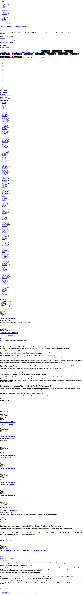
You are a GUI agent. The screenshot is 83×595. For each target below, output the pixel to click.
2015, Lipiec (4, 216)
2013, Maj (3, 239)
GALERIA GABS (3, 519)
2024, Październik (5, 121)
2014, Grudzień (4, 222)
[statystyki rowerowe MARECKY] (5, 52)
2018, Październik (5, 182)
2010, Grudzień (4, 264)
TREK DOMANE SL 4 (6, 330)
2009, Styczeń (4, 284)
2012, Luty (4, 252)
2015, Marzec (4, 220)
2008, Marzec (4, 292)
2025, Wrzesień (4, 111)
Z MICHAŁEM (4, 20)
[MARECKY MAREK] (37, 57)
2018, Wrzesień (4, 183)
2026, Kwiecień (4, 105)
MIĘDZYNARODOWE (6, 9)
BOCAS (3, 94)
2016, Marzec (4, 209)
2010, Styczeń (4, 273)
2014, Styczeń (4, 232)
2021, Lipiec (4, 155)
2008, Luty (4, 293)
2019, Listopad (4, 171)
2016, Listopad (4, 202)
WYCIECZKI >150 (5, 17)
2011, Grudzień (4, 253)
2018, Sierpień (4, 184)
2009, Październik (5, 276)
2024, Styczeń (4, 129)
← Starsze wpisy (5, 592)
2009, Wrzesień (4, 277)
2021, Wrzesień (4, 153)
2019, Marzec (4, 178)
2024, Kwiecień (4, 126)
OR (2, 11)
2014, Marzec (4, 230)
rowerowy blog (4, 28)
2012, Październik (5, 245)
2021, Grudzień (4, 150)
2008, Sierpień (4, 288)
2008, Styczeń (4, 294)
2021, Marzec (4, 158)
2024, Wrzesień (4, 122)
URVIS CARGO (4, 97)
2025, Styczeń (4, 118)
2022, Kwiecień (4, 147)
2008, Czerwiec (4, 290)
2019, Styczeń (4, 180)
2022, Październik (5, 142)
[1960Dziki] (3, 72)
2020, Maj (3, 167)
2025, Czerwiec (4, 114)
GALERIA (2, 340)
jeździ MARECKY (7, 593)
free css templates (39, 593)
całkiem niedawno (40, 365)
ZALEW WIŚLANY (5, 21)
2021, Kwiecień (4, 157)
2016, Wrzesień (4, 204)
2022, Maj (3, 146)
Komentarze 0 (13, 320)
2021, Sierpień (4, 154)
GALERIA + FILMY (3, 558)
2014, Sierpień (4, 226)
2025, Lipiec (4, 113)
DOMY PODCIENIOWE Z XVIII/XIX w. (7, 42)
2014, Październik (5, 224)
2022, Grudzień (4, 140)
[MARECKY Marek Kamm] (15, 52)
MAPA (1, 338)
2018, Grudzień (4, 181)
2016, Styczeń (4, 211)
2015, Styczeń (4, 221)
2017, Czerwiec (4, 196)
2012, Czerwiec (4, 248)
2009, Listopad (4, 275)
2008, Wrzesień (4, 287)
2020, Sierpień (4, 164)
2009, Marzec (4, 282)
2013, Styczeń (4, 242)
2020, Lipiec (4, 165)
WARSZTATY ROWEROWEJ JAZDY (8, 15)
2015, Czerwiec (4, 217)
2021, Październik (5, 152)
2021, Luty (4, 159)
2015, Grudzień (4, 212)
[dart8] (3, 67)
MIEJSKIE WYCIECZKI (6, 10)
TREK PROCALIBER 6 (5, 95)
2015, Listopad (4, 213)
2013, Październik (5, 234)
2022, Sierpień (4, 143)
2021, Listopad (4, 151)
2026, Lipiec (4, 103)
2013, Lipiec (4, 237)
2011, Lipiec (4, 258)
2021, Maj (3, 156)
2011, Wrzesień (4, 256)
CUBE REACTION (5, 98)
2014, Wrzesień (4, 225)
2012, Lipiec (4, 247)
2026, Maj (3, 104)
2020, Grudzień (4, 161)
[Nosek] (3, 86)
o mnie (4, 33)
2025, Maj (3, 115)
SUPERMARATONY (5, 13)
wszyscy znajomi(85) (3, 90)
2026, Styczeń (4, 108)
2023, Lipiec (4, 134)
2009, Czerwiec (4, 279)
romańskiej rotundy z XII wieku (45, 378)
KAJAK (3, 7)
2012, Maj (3, 249)
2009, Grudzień (4, 274)
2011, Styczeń (4, 263)
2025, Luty (4, 117)
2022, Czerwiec (4, 145)
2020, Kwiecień (4, 168)
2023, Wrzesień (4, 132)
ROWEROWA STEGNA (8, 510)
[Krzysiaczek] (3, 81)
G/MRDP (3, 5)
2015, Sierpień (4, 215)
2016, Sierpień (4, 205)
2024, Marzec (4, 127)
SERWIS (3, 12)
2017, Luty (4, 200)
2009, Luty (4, 283)
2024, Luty (4, 128)
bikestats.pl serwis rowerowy (23, 593)
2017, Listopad (4, 192)
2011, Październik (5, 255)
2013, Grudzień (4, 233)
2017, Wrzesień (4, 194)
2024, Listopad (4, 120)
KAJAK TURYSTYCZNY (5, 96)
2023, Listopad (4, 130)
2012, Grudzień (4, 243)
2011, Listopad (4, 254)
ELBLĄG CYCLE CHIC (6, 4)
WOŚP (3, 16)
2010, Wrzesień (4, 266)
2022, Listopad (4, 141)
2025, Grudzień (4, 109)
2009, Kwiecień (4, 281)
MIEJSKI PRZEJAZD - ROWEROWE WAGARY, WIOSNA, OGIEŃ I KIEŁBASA (28, 551)
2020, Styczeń (4, 169)
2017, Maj (3, 197)
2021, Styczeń (4, 160)
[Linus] (3, 88)
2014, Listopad (4, 223)
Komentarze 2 (11, 335)
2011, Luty (4, 262)
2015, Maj (3, 218)
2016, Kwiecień (4, 208)
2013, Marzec (4, 240)
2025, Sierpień (4, 112)
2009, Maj (3, 280)
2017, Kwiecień (4, 198)
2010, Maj (3, 270)
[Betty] (3, 65)
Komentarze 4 (12, 512)
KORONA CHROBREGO (9, 333)
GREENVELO (4, 6)
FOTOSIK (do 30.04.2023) (4, 47)
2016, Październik (5, 203)
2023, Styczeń (4, 139)
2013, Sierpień (4, 236)
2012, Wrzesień (4, 246)
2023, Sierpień (4, 133)
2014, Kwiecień (4, 229)
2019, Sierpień (4, 174)
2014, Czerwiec (4, 227)
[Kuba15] (3, 74)
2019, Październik (5, 172)
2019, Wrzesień (4, 173)
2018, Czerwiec (4, 186)
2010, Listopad (4, 265)
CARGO (3, 3)
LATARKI (4, 8)
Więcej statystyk (3, 309)
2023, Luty (4, 138)
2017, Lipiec (4, 195)
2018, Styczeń (4, 190)
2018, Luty (4, 189)
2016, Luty (4, 210)
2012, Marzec (4, 251)
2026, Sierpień (4, 102)
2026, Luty (4, 107)
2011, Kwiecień (4, 260)
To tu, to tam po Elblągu (8, 318)
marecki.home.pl (2, 38)
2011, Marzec (4, 261)
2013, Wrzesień (4, 235)
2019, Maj (3, 176)
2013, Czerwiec (4, 238)
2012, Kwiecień (4, 250)
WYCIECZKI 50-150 (5, 19)
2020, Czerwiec (4, 166)
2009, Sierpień (4, 278)
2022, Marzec (4, 148)
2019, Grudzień (4, 170)
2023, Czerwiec (4, 135)
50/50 (3, 1)
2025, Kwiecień (4, 116)
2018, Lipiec (4, 185)
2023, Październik (5, 131)
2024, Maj (3, 125)
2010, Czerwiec (4, 269)
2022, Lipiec (4, 144)
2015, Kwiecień (4, 219)
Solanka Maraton (22, 372)
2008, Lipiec (4, 289)
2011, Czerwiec (4, 259)
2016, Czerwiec (4, 207)
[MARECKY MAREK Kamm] (27, 57)
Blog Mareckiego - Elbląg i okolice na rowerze (15, 26)
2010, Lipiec (4, 268)
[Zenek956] (3, 84)
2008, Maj (3, 291)
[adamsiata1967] (3, 79)
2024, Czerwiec (4, 124)
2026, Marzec (4, 106)
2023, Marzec (4, 137)
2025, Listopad (4, 110)
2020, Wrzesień (4, 163)
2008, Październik (5, 286)
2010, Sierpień (4, 267)
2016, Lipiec (4, 206)
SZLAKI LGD (4, 14)
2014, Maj (3, 228)
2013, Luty (4, 241)
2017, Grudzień (4, 191)
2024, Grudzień (4, 119)
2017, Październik (5, 193)
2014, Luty (4, 231)
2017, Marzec (4, 199)
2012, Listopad (4, 244)
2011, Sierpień (4, 257)
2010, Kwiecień (4, 271)
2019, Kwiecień (4, 177)
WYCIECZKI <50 (5, 18)
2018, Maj (3, 187)
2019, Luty (4, 179)
